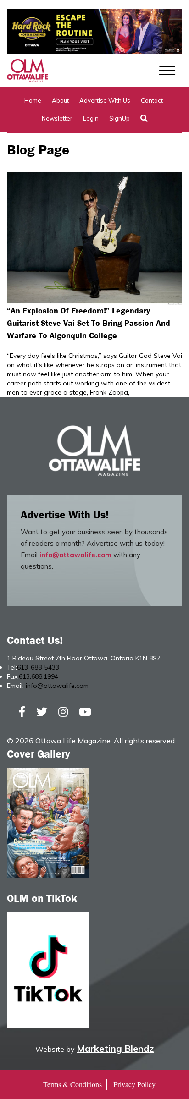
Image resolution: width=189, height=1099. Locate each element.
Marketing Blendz (115, 1048)
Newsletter (57, 118)
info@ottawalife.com (75, 554)
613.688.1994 (38, 676)
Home (32, 100)
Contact (152, 100)
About (60, 100)
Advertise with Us (104, 100)
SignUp (119, 118)
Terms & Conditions (72, 1084)
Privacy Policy (134, 1084)
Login (91, 118)
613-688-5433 (38, 667)
